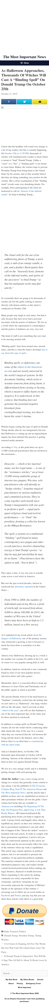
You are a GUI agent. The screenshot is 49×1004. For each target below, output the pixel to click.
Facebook (5, 895)
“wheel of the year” (10, 710)
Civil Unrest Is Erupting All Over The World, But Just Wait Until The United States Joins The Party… (23, 947)
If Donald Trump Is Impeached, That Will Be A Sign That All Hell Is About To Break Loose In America (24, 960)
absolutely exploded (24, 586)
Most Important (24, 987)
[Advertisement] (24, 27)
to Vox (14, 447)
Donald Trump (11, 935)
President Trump (26, 935)
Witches (5, 939)
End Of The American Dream (29, 789)
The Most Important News (24, 57)
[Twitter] (24, 101)
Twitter (17, 895)
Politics (22, 931)
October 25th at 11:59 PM (17, 153)
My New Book (11, 979)
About (11, 983)
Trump (38, 935)
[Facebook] (8, 101)
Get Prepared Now (14, 809)
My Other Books (27, 979)
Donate (40, 979)
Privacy (20, 983)
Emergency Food (33, 983)
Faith (6, 931)
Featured (14, 931)
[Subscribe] (39, 101)
